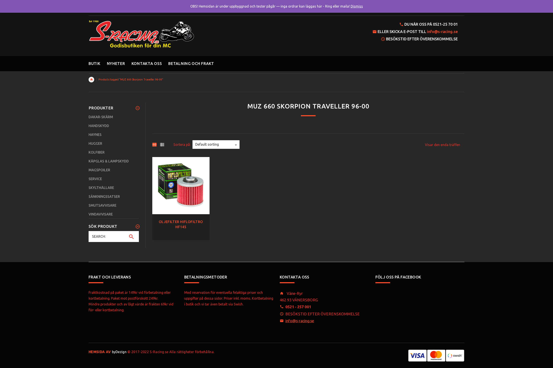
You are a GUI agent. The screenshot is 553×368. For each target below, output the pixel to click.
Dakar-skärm (101, 117)
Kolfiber (97, 152)
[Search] (131, 236)
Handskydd (99, 126)
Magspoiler (99, 170)
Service (95, 179)
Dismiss (357, 6)
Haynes (95, 135)
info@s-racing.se (442, 31)
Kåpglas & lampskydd (109, 161)
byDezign (108, 352)
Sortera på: (182, 144)
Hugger (95, 143)
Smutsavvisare (102, 205)
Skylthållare (101, 188)
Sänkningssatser (104, 196)
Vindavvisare (101, 214)
